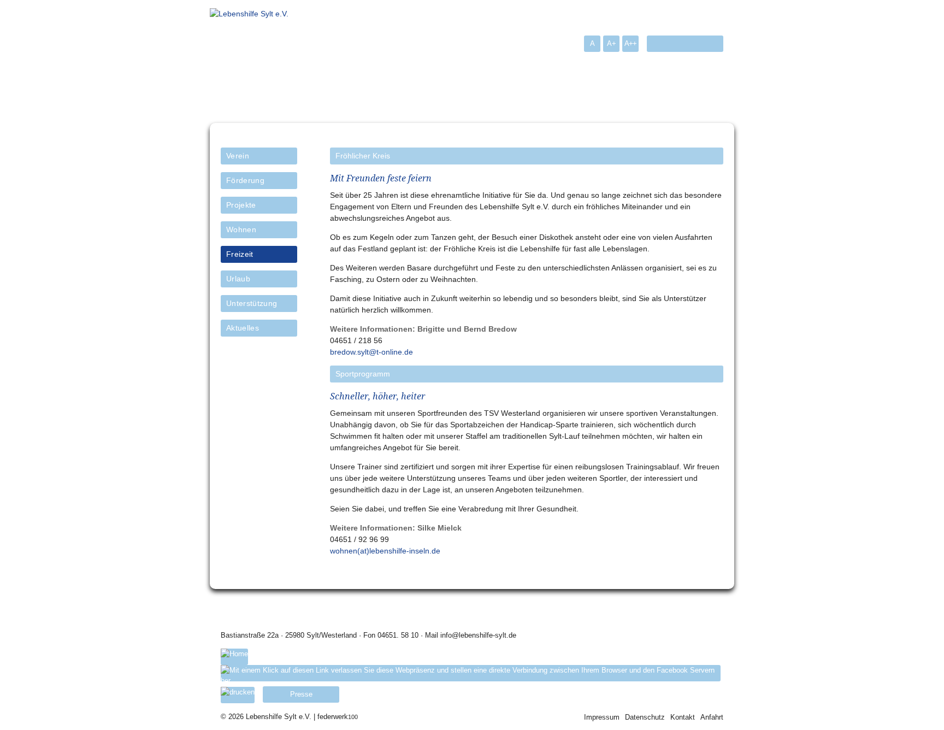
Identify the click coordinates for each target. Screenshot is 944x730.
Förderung (245, 180)
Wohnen (241, 229)
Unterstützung (252, 303)
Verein (237, 155)
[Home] (234, 657)
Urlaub (238, 278)
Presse (301, 694)
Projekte (241, 205)
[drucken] (238, 695)
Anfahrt (711, 717)
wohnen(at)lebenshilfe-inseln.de (385, 550)
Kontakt (682, 717)
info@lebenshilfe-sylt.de (478, 635)
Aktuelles (242, 327)
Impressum (602, 717)
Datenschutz (645, 717)
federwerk (337, 717)
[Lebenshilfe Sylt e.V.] (249, 13)
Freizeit (239, 254)
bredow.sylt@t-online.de (371, 352)
